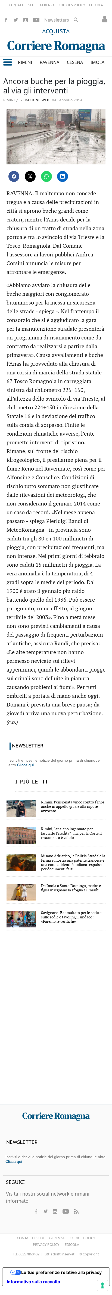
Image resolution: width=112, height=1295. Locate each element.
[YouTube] (36, 20)
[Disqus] (56, 1021)
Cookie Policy (82, 1237)
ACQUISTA (56, 31)
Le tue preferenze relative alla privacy (61, 1272)
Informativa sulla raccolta (33, 1281)
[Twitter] (15, 20)
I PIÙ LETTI (31, 782)
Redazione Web (34, 100)
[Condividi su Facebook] (14, 176)
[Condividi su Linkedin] (62, 176)
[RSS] (76, 1211)
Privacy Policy (46, 1244)
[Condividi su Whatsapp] (46, 176)
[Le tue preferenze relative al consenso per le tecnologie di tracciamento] (102, 1285)
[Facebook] (6, 20)
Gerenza (56, 1237)
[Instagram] (25, 20)
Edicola (72, 1244)
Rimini (9, 99)
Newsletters (56, 20)
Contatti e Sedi (30, 1237)
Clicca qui (25, 765)
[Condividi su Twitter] (30, 176)
